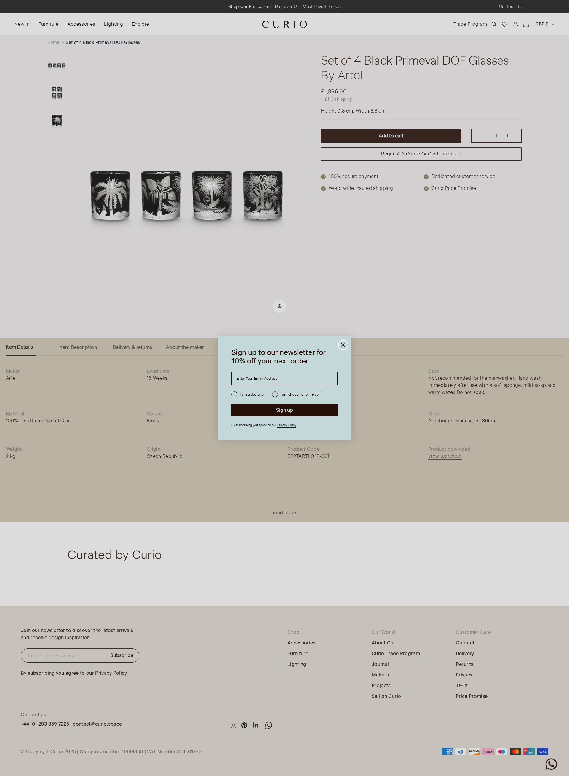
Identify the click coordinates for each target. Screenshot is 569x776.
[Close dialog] (343, 345)
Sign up (284, 410)
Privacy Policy (286, 425)
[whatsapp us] (551, 764)
